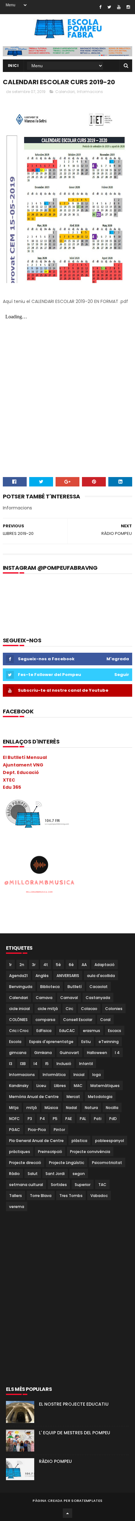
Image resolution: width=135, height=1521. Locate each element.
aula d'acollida (101, 975)
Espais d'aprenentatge (51, 1041)
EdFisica (43, 1030)
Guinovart (69, 1052)
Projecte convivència (90, 1151)
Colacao (89, 1008)
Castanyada (98, 997)
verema (16, 1206)
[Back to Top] (67, 1513)
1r (10, 964)
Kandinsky (19, 1085)
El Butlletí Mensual (25, 757)
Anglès (42, 975)
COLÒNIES (18, 1019)
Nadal (71, 1107)
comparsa (45, 1019)
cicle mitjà (48, 1008)
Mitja (14, 1107)
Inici (13, 65)
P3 (30, 1118)
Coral (105, 1019)
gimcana (17, 1052)
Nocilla (112, 1107)
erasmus (91, 1030)
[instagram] (128, 7)
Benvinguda (20, 986)
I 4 (117, 1052)
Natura (91, 1107)
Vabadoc (99, 1195)
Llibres (60, 1085)
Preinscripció (50, 1151)
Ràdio (14, 1173)
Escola (15, 1041)
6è (71, 964)
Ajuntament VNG (23, 765)
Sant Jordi (55, 1173)
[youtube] (119, 7)
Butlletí (75, 986)
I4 (35, 1063)
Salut (33, 1173)
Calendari (65, 91)
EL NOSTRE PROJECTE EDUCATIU (74, 1404)
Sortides (59, 1184)
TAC (102, 1184)
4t (45, 964)
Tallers (15, 1195)
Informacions (90, 91)
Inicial (78, 1074)
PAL (83, 1118)
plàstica (79, 1140)
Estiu (86, 1041)
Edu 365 (12, 787)
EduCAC (67, 1030)
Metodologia (100, 1096)
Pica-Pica (37, 1129)
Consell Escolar (77, 1019)
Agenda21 (18, 975)
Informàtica (54, 1074)
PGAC (14, 1129)
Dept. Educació (21, 772)
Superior (82, 1184)
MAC (78, 1085)
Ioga (96, 1074)
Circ (69, 1008)
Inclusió (64, 1063)
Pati (97, 1118)
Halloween (97, 1052)
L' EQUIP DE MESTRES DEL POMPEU (74, 1433)
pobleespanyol (109, 1140)
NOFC (14, 1118)
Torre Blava (40, 1195)
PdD (113, 1118)
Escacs (114, 1030)
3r (33, 964)
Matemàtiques (105, 1085)
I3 (10, 1063)
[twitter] (109, 7)
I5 (47, 1063)
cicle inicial (19, 1008)
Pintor (59, 1129)
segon (79, 1173)
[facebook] (100, 7)
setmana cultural (26, 1184)
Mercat (73, 1096)
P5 (55, 1118)
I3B (23, 1063)
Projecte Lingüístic (66, 1162)
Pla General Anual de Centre (36, 1140)
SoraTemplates (86, 1500)
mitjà (31, 1107)
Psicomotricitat (107, 1162)
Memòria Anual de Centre (34, 1096)
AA (84, 964)
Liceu (41, 1085)
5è (58, 964)
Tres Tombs (71, 1195)
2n (21, 964)
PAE (68, 1118)
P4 (42, 1118)
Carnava (44, 997)
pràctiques (19, 1151)
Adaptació (104, 964)
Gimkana (43, 1052)
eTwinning (109, 1041)
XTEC (9, 780)
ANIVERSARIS (68, 975)
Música (51, 1107)
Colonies (113, 1008)
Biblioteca (50, 986)
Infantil (86, 1063)
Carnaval (69, 997)
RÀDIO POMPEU (55, 1461)
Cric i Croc (19, 1030)
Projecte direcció (25, 1162)
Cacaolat (98, 986)
